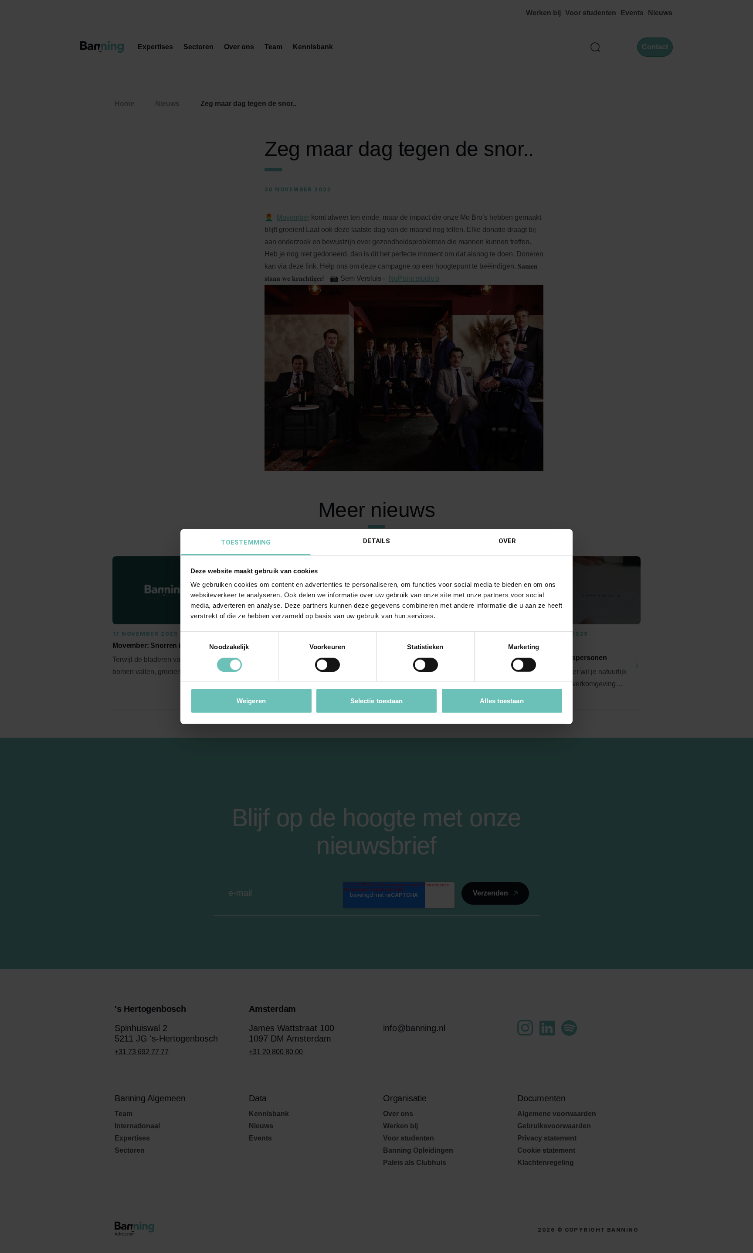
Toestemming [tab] (246, 542)
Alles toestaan (501, 701)
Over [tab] (507, 541)
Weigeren (251, 701)
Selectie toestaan (376, 701)
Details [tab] (376, 541)
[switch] (327, 664)
